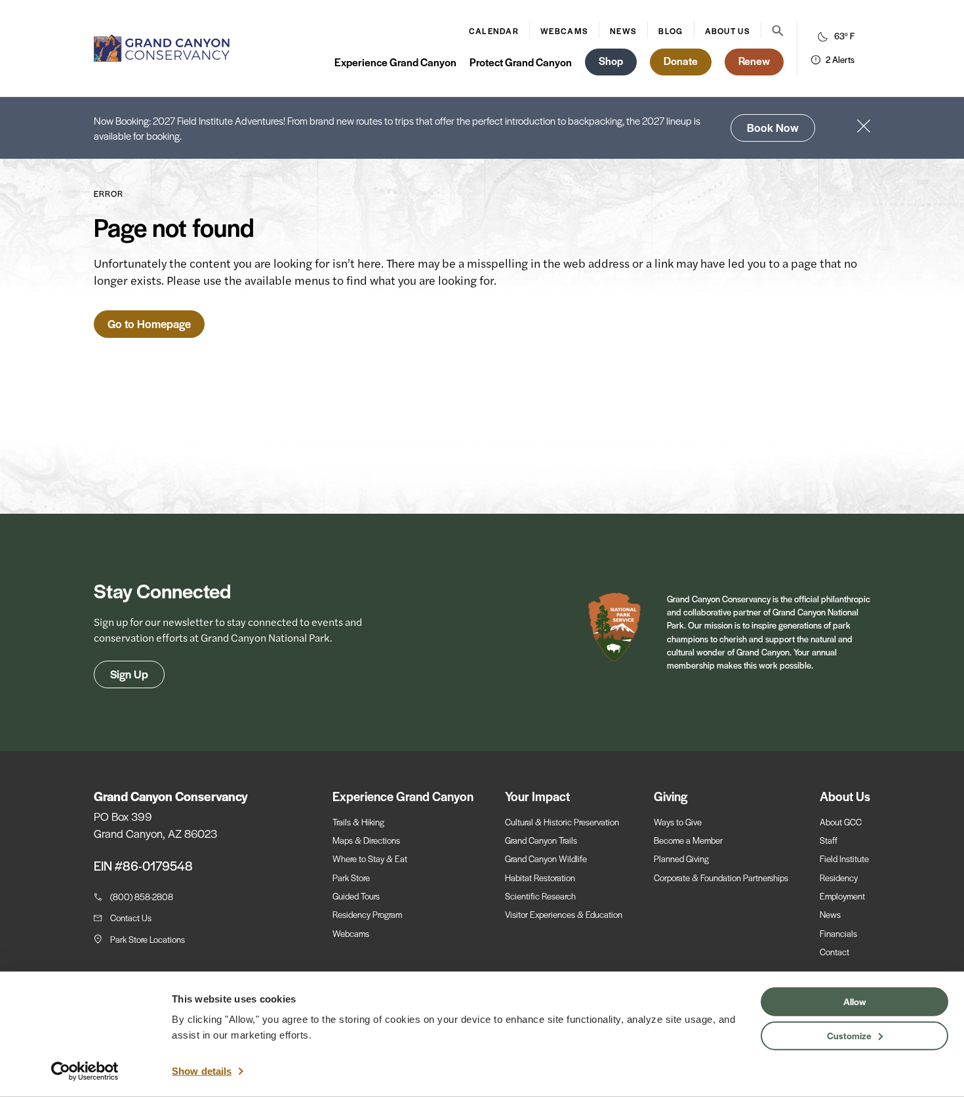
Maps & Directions (366, 840)
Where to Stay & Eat (369, 858)
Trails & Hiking (358, 822)
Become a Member (688, 840)
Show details (201, 1071)
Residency (839, 877)
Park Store (351, 877)
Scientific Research (540, 896)
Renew (754, 60)
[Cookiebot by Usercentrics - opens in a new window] (85, 1071)
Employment (842, 896)
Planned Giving (681, 858)
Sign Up (129, 674)
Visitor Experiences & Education (563, 914)
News (623, 31)
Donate (681, 60)
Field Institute (844, 858)
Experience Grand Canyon (395, 62)
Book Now (773, 127)
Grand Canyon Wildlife (546, 858)
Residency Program (367, 914)
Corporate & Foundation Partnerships (721, 877)
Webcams (564, 31)
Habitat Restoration (540, 877)
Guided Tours (356, 896)
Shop (611, 60)
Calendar (494, 31)
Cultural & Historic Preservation (562, 822)
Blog (670, 31)
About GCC (841, 822)
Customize (849, 1034)
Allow (854, 1001)
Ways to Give (678, 822)
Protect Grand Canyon (521, 62)
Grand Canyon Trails (541, 840)
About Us (727, 31)
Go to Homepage (149, 323)
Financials (838, 933)
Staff (828, 840)
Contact (834, 951)
